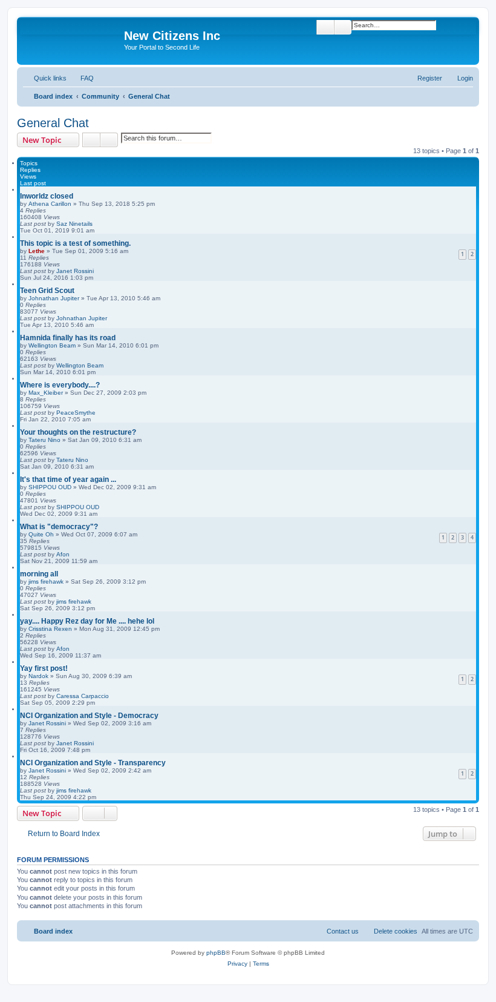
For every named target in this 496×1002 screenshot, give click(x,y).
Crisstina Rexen (50, 628)
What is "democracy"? (59, 526)
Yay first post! (44, 668)
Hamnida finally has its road (68, 338)
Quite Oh (41, 534)
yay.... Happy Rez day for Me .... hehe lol (87, 621)
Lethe (36, 251)
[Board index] (72, 39)
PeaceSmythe (76, 412)
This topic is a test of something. (75, 243)
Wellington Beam (52, 345)
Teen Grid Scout (47, 290)
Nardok (38, 676)
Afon (63, 554)
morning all (39, 574)
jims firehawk (46, 581)
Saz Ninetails (74, 223)
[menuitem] (82, 78)
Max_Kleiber (45, 392)
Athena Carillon (49, 203)
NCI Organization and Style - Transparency (93, 763)
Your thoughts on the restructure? (78, 432)
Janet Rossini (75, 271)
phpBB (216, 952)
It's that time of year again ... (68, 479)
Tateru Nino (44, 440)
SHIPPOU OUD (49, 487)
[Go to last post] (98, 223)
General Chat (53, 123)
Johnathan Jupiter (53, 298)
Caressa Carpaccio (82, 696)
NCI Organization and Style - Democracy (89, 715)
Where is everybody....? (60, 385)
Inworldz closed (46, 196)
